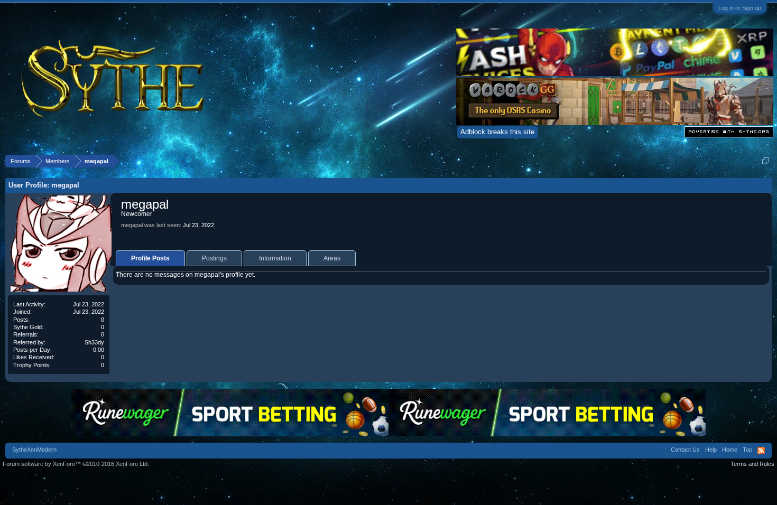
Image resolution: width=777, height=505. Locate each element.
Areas (331, 258)
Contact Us (685, 449)
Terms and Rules (752, 464)
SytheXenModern (34, 449)
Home (729, 449)
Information (275, 258)
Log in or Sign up (739, 8)
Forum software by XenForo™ (76, 464)
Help (711, 449)
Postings (214, 258)
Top (747, 449)
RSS (761, 450)
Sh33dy (94, 342)
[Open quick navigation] (765, 160)
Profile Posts (150, 258)
